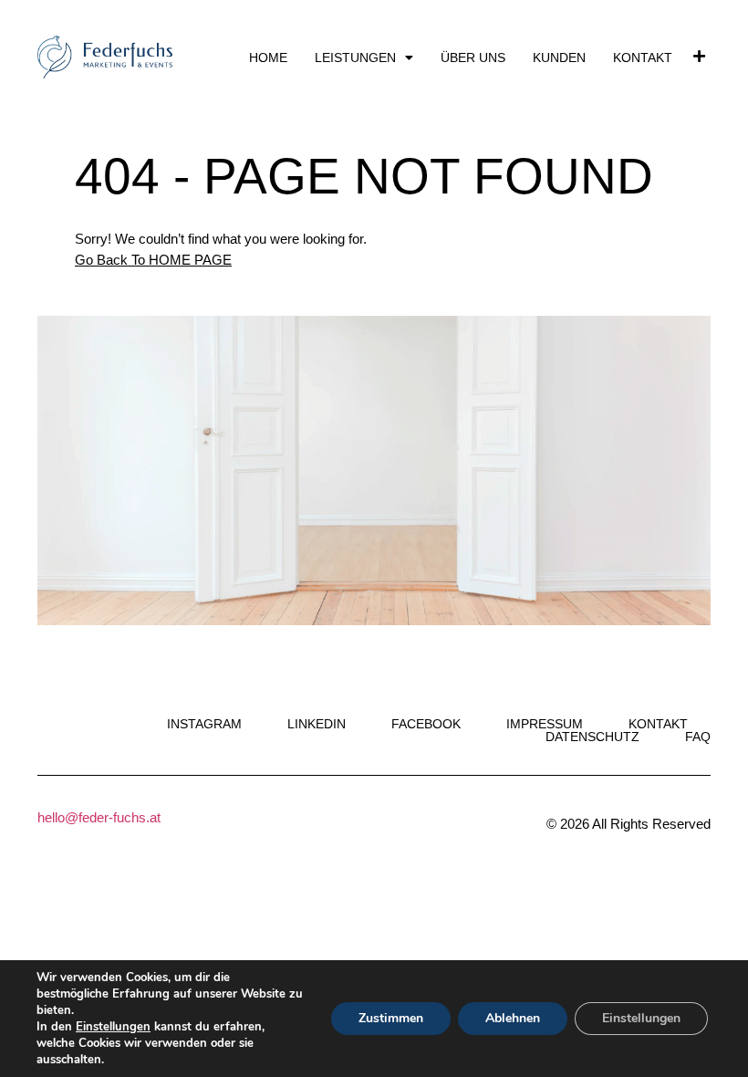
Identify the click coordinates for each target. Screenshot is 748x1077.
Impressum (544, 723)
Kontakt (642, 57)
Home (268, 57)
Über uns (473, 57)
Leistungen (355, 57)
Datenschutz (592, 736)
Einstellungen (113, 1027)
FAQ (698, 736)
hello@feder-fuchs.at (99, 817)
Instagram (204, 723)
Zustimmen (390, 1018)
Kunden (559, 57)
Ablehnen (512, 1018)
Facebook (426, 723)
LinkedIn (316, 723)
